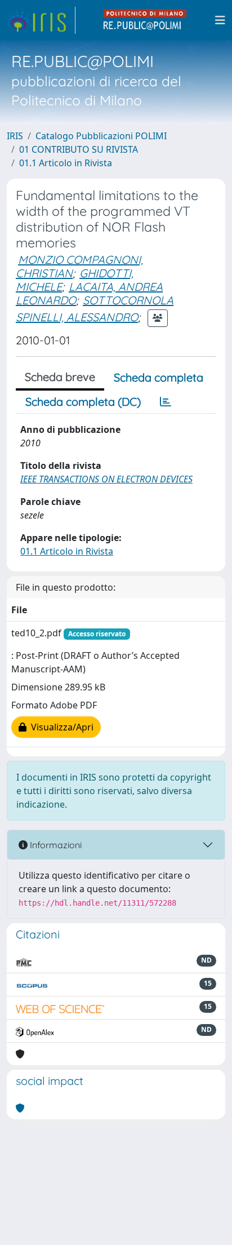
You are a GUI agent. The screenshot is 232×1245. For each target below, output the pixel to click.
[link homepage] (41, 20)
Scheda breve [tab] (60, 377)
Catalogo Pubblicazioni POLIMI (101, 136)
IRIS (15, 136)
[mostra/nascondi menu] (220, 20)
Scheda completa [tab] (158, 377)
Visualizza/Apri (59, 727)
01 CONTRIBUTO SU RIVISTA (78, 149)
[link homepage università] (145, 20)
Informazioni (55, 844)
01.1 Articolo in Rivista (65, 163)
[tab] (165, 402)
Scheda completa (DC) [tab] (83, 402)
